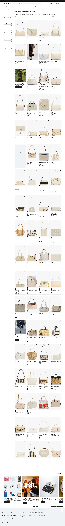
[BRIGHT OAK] (42, 313)
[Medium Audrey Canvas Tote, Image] (43, 153)
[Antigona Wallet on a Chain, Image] (43, 28)
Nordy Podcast (13, 518)
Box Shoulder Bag (19, 61)
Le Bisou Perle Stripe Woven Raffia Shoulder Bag (19, 387)
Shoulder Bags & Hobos (55, 14)
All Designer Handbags (18, 14)
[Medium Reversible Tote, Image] (32, 401)
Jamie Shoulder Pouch (31, 214)
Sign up (56, 506)
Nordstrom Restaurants (23, 517)
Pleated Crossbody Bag (19, 412)
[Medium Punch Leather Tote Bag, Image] (32, 377)
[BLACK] (40, 137)
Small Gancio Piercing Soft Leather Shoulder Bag (56, 187)
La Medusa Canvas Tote (19, 315)
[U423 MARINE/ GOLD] (52, 213)
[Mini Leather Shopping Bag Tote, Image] (43, 253)
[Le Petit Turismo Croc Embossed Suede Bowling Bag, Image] (55, 425)
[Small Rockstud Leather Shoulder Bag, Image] (43, 128)
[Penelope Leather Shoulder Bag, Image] (32, 253)
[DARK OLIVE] (52, 86)
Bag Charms (27, 14)
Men (17, 6)
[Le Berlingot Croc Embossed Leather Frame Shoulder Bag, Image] (32, 177)
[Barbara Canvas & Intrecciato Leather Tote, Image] (55, 401)
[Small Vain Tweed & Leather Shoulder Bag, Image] (32, 228)
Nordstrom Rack (40, 511)
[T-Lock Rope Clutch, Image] (20, 177)
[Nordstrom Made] (12, 486)
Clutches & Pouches (39, 14)
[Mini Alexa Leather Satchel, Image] (32, 328)
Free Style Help (22, 512)
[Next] (61, 14)
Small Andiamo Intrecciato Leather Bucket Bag (43, 113)
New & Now (7, 6)
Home (45, 6)
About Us (12, 509)
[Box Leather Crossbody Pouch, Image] (43, 279)
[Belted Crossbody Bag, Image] (32, 425)
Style (4, 39)
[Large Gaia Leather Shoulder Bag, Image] (55, 279)
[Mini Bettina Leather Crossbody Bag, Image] (55, 203)
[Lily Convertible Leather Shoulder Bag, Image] (55, 304)
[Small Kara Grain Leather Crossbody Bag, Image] (32, 28)
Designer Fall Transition (18, 87)
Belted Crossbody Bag (31, 434)
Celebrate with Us (36, 0)
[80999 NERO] (18, 361)
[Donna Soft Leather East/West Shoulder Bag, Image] (20, 279)
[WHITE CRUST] (27, 262)
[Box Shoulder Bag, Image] (20, 52)
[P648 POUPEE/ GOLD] (56, 213)
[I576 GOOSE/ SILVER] (51, 213)
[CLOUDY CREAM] (27, 162)
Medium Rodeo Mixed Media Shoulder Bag (31, 314)
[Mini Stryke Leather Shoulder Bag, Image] (32, 52)
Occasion (5, 41)
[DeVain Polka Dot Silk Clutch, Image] (43, 203)
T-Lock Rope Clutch (19, 187)
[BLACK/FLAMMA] (56, 61)
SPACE (17, 339)
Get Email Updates (13, 516)
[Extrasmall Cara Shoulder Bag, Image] (55, 102)
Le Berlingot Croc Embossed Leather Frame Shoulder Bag (31, 188)
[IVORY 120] (15, 262)
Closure (5, 48)
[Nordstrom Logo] (7, 3)
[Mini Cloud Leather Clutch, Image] (32, 128)
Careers (12, 512)
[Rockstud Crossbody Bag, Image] (20, 449)
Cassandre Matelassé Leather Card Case (55, 240)
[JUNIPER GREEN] (34, 337)
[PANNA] (15, 112)
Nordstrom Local (22, 519)
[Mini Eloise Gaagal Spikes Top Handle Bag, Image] (43, 401)
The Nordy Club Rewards (32, 511)
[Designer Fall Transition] (20, 75)
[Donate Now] (30, 486)
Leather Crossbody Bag (19, 113)
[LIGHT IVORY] (39, 137)
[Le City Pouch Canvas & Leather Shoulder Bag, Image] (43, 377)
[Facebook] (53, 512)
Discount (5, 43)
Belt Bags (35, 14)
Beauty (22, 6)
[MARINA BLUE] (35, 337)
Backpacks (31, 14)
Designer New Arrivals (18, 88)
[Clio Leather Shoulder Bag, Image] (55, 352)
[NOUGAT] (31, 162)
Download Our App (52, 509)
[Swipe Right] (60, 474)
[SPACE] (20, 326)
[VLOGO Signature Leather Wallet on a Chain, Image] (55, 253)
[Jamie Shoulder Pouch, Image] (32, 203)
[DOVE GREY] (27, 61)
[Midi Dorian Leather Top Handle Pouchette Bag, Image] (55, 77)
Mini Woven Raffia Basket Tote (19, 238)
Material (5, 34)
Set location (5, 18)
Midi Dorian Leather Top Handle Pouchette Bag (56, 88)
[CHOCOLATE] (31, 137)
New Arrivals (23, 14)
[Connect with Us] (55, 512)
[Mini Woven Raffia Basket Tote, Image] (20, 228)
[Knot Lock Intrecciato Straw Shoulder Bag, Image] (20, 425)
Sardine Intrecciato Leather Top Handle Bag (43, 459)
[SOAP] (15, 137)
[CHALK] (39, 313)
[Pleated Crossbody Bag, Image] (20, 401)
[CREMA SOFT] (27, 213)
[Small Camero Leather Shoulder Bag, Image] (43, 425)
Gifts (49, 6)
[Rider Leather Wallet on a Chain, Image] (20, 128)
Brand (4, 27)
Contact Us (3, 511)
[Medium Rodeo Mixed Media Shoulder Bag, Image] (32, 304)
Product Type (5, 23)
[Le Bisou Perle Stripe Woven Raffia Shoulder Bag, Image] (20, 377)
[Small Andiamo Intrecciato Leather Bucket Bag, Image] (43, 102)
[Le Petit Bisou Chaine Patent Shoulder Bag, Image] (20, 28)
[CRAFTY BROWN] (30, 162)
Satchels (50, 14)
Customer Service (4, 509)
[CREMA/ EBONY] (52, 61)
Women (13, 6)
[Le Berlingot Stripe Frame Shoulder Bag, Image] (32, 449)
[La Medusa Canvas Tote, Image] (20, 304)
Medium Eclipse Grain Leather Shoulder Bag (55, 38)
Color (4, 25)
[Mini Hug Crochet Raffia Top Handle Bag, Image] (43, 328)
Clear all (11, 11)
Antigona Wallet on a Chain (44, 39)
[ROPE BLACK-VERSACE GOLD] (15, 313)
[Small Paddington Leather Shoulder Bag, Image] (32, 153)
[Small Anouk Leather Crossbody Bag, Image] (32, 279)
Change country (4, 522)
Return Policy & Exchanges (5, 515)
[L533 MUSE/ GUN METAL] (55, 213)
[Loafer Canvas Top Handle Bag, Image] (43, 177)
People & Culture (13, 515)
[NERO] (52, 112)
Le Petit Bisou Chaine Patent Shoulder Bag (19, 39)
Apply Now (61, 502)
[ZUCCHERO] (30, 137)
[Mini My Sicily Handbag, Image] (20, 352)
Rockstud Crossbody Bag (19, 459)
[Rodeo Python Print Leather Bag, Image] (43, 352)
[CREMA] (51, 61)
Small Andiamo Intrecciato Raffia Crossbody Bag (55, 387)
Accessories (31, 6)
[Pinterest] (50, 512)
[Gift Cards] (49, 486)
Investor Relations (40, 512)
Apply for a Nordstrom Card (33, 512)
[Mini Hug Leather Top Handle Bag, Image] (32, 102)
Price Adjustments (4, 516)
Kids (36, 6)
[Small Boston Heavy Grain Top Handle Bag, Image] (43, 304)
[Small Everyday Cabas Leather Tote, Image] (43, 228)
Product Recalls (4, 521)
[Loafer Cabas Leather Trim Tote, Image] (55, 328)
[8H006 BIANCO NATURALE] (15, 361)
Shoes (26, 6)
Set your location (18, 18)
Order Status (4, 512)
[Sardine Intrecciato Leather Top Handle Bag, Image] (43, 449)
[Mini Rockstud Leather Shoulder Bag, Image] (55, 128)
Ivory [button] (4, 12)
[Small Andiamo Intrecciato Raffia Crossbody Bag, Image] (55, 377)
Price (4, 32)
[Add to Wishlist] (24, 21)
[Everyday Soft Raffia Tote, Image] (32, 352)
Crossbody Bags (45, 14)
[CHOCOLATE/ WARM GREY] (55, 61)
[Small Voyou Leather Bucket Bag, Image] (55, 153)
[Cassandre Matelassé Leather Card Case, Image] (55, 228)
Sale (53, 6)
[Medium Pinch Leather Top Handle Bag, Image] (32, 77)
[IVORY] (51, 86)
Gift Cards (43, 502)
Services (57, 6)
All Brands (12, 511)
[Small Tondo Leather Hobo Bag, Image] (55, 449)
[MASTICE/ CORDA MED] (39, 262)
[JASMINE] (27, 137)
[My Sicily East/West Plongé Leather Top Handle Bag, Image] (43, 52)
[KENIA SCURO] (40, 262)
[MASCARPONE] (27, 112)
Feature (5, 46)
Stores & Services (22, 509)
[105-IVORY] (27, 86)
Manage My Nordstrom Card (33, 515)
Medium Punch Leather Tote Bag (31, 387)
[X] (52, 512)
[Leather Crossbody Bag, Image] (20, 102)
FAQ (3, 519)
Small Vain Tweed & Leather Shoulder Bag (32, 238)
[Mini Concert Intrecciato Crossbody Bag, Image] (20, 203)
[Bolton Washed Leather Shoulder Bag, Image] (43, 77)
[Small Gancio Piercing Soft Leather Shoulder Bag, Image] (55, 177)
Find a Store (22, 511)
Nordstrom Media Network (41, 515)
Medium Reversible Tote (31, 412)
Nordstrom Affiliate (40, 516)
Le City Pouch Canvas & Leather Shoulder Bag (43, 387)
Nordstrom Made (7, 502)
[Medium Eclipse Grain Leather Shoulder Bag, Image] (55, 28)
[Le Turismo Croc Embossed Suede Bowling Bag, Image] (20, 253)
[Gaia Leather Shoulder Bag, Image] (55, 52)
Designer (40, 6)
